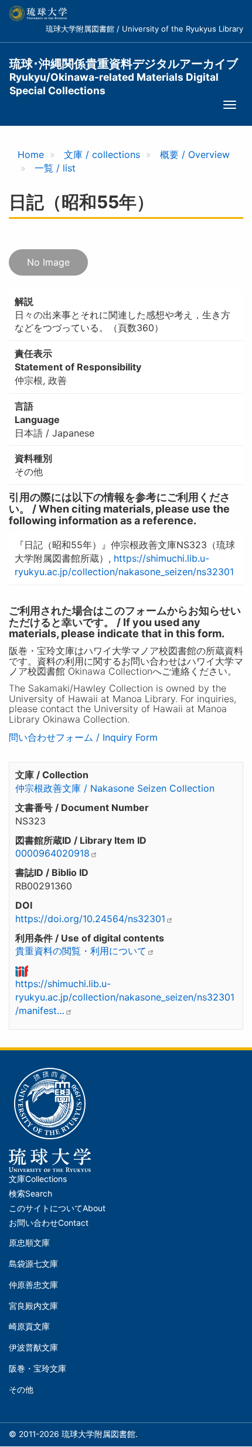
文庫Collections (38, 1179)
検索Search (30, 1193)
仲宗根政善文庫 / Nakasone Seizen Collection (114, 788)
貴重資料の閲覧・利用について (81, 951)
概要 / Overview (195, 154)
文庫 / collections (102, 154)
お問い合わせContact (48, 1223)
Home (31, 154)
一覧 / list (55, 168)
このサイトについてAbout (57, 1208)
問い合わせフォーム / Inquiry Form (83, 737)
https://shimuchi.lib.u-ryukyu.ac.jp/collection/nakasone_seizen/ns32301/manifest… (124, 997)
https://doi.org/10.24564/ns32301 (90, 918)
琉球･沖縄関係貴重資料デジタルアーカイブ (123, 70)
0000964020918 (52, 853)
